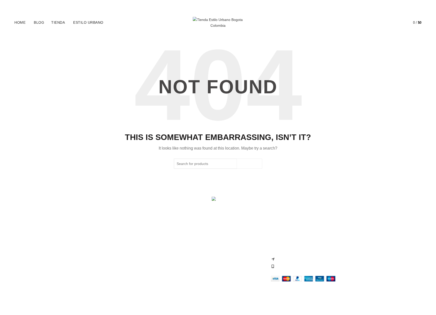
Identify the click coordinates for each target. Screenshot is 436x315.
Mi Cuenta (383, 5)
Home (402, 5)
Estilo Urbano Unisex (90, 256)
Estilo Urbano (88, 22)
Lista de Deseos (235, 263)
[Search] (384, 22)
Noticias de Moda (137, 270)
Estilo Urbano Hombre (92, 241)
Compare (229, 248)
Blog (417, 5)
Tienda (58, 22)
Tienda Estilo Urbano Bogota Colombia (209, 307)
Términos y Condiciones (192, 259)
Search (249, 164)
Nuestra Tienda (135, 256)
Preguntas (131, 248)
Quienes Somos (136, 241)
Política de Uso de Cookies (187, 250)
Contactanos (133, 263)
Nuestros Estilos (235, 241)
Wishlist (398, 20)
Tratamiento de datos (190, 241)
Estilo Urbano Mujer (90, 248)
